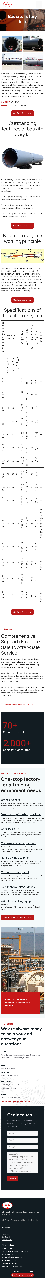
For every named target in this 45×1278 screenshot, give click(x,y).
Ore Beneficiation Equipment (12, 1257)
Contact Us (6, 1237)
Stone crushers (10, 800)
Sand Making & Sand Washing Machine (16, 1251)
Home (4, 1231)
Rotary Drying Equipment (11, 1260)
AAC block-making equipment (19, 901)
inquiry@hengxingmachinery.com (16, 1101)
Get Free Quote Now (22, 113)
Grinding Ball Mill (7, 1254)
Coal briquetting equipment (18, 886)
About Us (5, 1234)
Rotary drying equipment (16, 857)
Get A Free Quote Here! (22, 1275)
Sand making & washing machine (21, 814)
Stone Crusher (7, 1248)
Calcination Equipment (10, 1263)
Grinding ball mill (11, 829)
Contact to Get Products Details (17, 917)
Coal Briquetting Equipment (12, 1266)
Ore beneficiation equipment (18, 843)
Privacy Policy (7, 1240)
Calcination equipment (15, 872)
